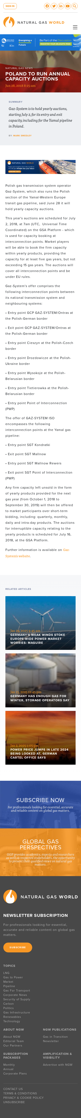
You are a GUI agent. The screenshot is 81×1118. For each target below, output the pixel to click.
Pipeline (9, 986)
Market (8, 982)
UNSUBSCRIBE (14, 1102)
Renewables (12, 1017)
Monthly (9, 1065)
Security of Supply (16, 999)
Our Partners (12, 1045)
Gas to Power (13, 977)
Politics (8, 1008)
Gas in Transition (55, 1037)
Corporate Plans (15, 1073)
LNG (6, 973)
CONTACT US (13, 1089)
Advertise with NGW (57, 1065)
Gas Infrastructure (16, 1012)
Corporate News (15, 995)
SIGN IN (10, 6)
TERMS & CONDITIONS (20, 1093)
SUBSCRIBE (18, 947)
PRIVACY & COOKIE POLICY (23, 1098)
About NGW (11, 1037)
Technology (11, 1021)
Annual (8, 1069)
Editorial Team (13, 1041)
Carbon (8, 1004)
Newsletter (51, 1041)
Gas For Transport (16, 990)
